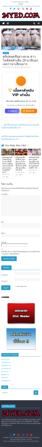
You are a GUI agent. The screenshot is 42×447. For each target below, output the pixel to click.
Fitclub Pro (4, 377)
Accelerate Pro (6, 368)
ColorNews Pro (6, 365)
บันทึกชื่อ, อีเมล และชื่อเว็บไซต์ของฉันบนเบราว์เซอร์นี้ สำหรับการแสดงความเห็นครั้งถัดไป (20, 253)
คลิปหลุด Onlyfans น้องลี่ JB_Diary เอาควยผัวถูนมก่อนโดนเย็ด (21, 6)
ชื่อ (2, 222)
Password (4, 281)
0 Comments (26, 67)
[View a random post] (38, 23)
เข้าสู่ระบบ (13, 111)
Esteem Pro (5, 371)
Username (4, 275)
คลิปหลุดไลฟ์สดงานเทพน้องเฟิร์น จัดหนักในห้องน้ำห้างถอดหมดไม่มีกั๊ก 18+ (34, 162)
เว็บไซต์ (3, 242)
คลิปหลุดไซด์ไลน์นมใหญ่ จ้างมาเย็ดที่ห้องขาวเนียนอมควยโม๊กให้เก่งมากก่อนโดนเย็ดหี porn (7, 164)
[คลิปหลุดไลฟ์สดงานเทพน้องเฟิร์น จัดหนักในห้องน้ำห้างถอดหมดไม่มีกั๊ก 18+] (34, 150)
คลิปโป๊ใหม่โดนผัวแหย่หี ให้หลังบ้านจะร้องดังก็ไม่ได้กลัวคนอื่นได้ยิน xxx (20, 126)
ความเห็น (4, 194)
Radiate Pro (5, 374)
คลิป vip (6, 53)
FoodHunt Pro (5, 362)
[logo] (21, 410)
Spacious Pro (5, 359)
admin (18, 67)
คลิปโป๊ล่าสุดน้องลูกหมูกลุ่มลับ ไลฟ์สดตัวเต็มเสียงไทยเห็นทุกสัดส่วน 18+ (20, 137)
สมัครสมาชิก (30, 111)
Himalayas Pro (5, 380)
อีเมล (3, 233)
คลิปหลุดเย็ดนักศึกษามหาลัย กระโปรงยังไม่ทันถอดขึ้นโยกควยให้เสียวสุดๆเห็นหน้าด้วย (21, 163)
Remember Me (21, 286)
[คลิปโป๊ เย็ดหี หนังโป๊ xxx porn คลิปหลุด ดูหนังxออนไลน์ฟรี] (3, 23)
